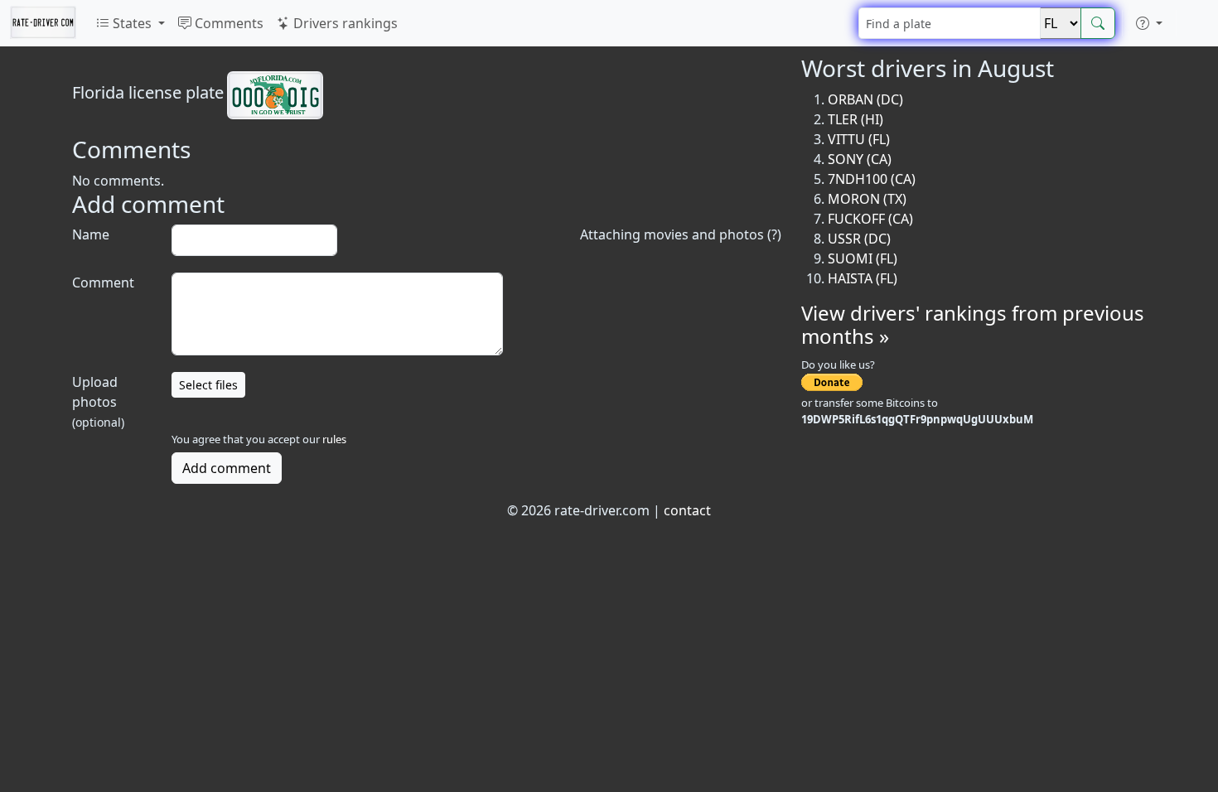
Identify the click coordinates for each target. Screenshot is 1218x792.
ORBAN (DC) (865, 99)
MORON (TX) (867, 199)
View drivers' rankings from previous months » (972, 324)
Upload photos (98, 401)
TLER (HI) (855, 119)
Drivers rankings (344, 23)
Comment (103, 282)
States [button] (132, 23)
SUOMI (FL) (862, 258)
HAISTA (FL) (862, 278)
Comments (227, 23)
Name (90, 234)
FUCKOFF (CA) (870, 219)
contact (687, 510)
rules (334, 439)
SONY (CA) (860, 159)
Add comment (226, 468)
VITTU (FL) (859, 139)
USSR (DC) (859, 238)
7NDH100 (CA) (872, 179)
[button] (1149, 23)
